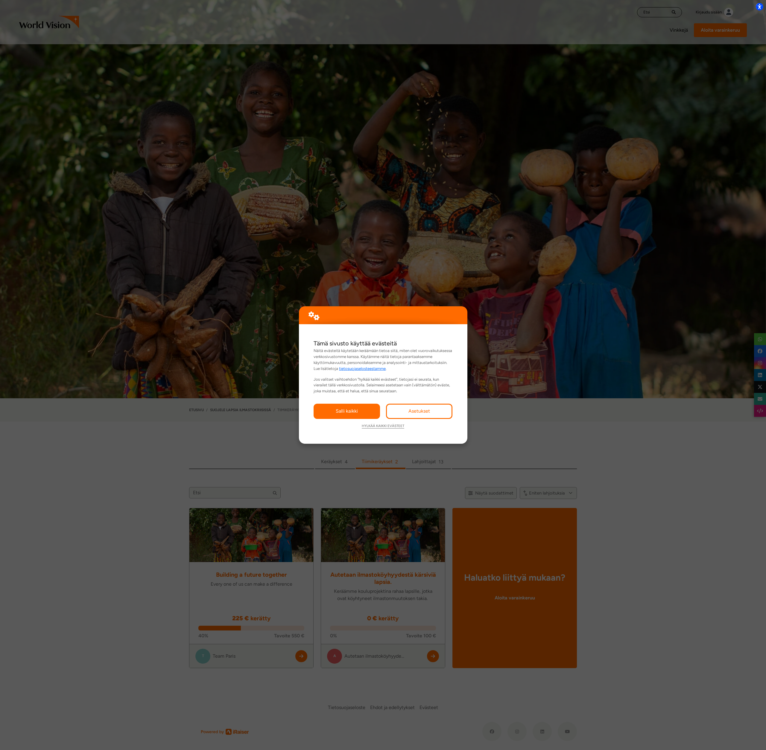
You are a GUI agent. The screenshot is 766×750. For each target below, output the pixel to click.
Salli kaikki (347, 411)
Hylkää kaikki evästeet (383, 426)
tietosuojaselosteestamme (362, 368)
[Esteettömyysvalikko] (759, 6)
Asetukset (419, 411)
